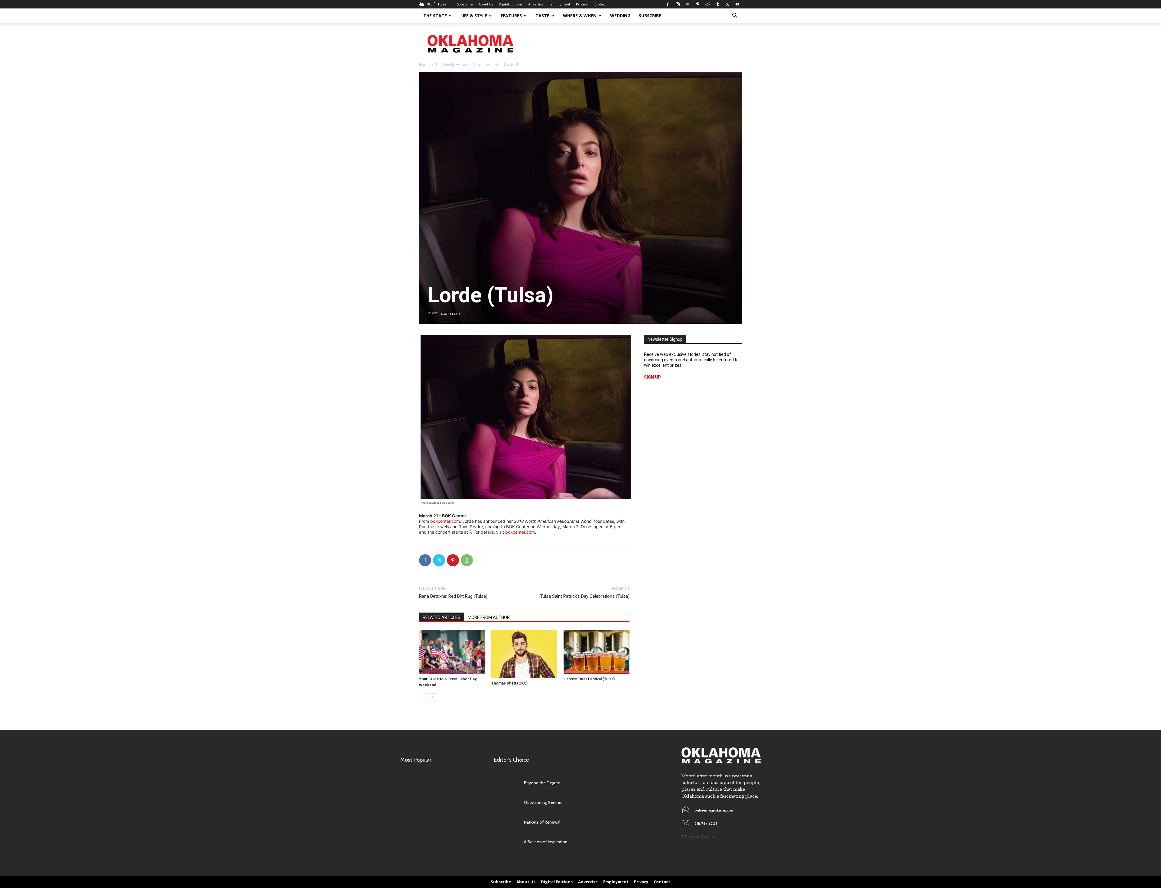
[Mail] (687, 4)
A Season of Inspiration (545, 841)
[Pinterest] (697, 4)
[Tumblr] (717, 4)
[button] (734, 16)
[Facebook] (667, 4)
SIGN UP (652, 377)
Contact (600, 4)
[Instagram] (677, 4)
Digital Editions (510, 4)
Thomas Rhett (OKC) (509, 683)
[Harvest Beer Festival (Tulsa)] (596, 652)
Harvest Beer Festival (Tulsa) (589, 679)
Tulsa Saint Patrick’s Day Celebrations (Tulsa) (584, 596)
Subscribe (465, 4)
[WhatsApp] (467, 560)
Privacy (582, 4)
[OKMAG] (721, 755)
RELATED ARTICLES (441, 617)
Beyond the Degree (542, 783)
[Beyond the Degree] (506, 783)
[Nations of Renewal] (506, 822)
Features (511, 15)
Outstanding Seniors (543, 802)
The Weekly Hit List (451, 64)
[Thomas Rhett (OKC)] (524, 654)
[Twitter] (727, 4)
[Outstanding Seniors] (506, 802)
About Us (486, 4)
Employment (559, 4)
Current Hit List (485, 64)
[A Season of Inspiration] (506, 842)
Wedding (620, 15)
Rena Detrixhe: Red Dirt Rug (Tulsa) (453, 596)
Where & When (580, 15)
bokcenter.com (445, 521)
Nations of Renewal (542, 822)
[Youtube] (737, 4)
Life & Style (473, 15)
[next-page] (432, 697)
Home (424, 64)
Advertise (536, 4)
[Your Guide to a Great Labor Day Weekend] (452, 652)
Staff (434, 312)
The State (435, 15)
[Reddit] (707, 4)
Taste (542, 15)
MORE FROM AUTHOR (489, 617)
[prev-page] (423, 697)
